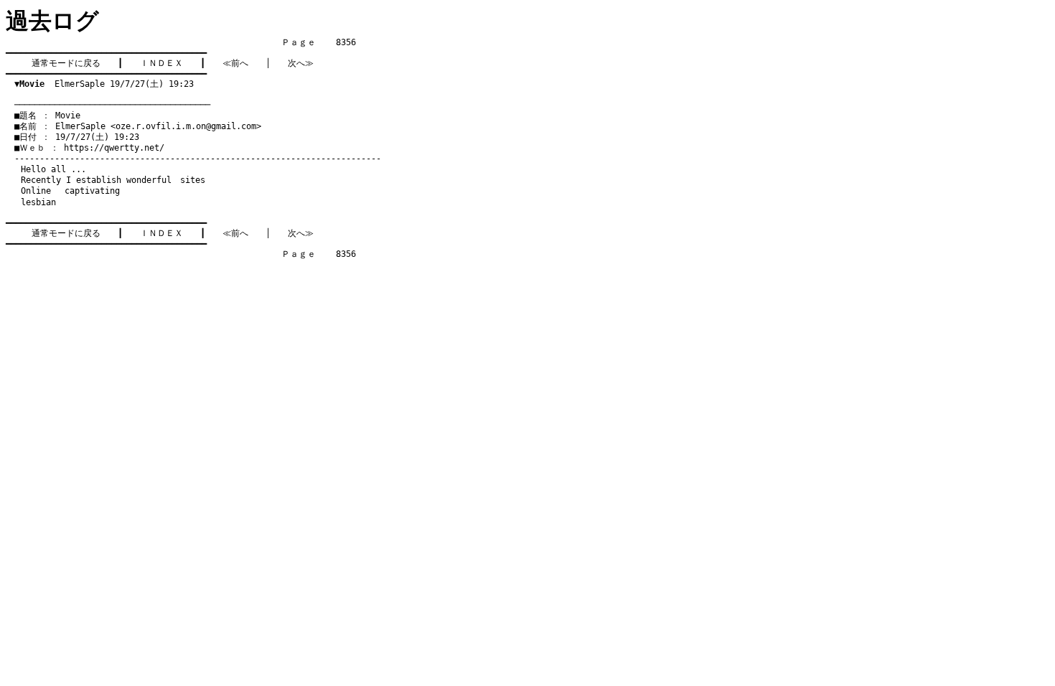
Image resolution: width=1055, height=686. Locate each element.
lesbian (38, 202)
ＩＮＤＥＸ (161, 63)
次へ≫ (301, 63)
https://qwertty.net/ (114, 148)
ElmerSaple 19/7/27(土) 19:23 (104, 84)
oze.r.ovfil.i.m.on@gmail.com (186, 126)
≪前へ (235, 63)
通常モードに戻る (66, 63)
